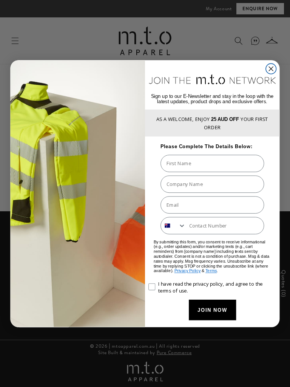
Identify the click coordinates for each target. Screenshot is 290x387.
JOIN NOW (212, 310)
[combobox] (173, 225)
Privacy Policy (187, 270)
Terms (211, 270)
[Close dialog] (271, 68)
